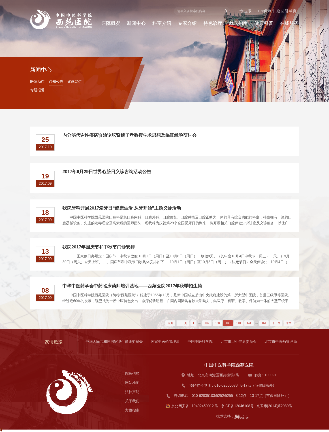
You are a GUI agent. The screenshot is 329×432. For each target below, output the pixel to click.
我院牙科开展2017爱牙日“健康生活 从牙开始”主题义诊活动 (121, 207)
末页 (288, 323)
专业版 (236, 34)
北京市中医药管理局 (281, 341)
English (256, 34)
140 (238, 323)
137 (207, 323)
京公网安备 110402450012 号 (194, 406)
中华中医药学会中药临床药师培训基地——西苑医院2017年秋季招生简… (134, 285)
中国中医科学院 (200, 341)
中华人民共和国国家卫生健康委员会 (114, 341)
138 (217, 323)
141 (249, 323)
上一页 (183, 323)
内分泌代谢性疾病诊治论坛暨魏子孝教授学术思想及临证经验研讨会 (129, 135)
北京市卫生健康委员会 (238, 341)
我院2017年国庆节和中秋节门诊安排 (98, 246)
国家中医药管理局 (165, 341)
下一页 (276, 323)
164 (264, 323)
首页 (170, 323)
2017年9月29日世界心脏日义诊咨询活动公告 (106, 171)
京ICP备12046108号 (238, 406)
